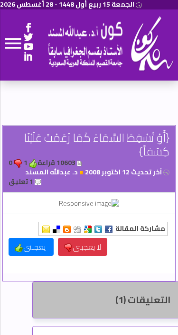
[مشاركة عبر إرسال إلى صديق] (46, 228)
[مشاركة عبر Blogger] (67, 228)
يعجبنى (35, 247)
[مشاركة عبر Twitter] (98, 228)
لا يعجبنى (87, 247)
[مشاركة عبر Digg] (77, 228)
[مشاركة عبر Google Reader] (88, 228)
